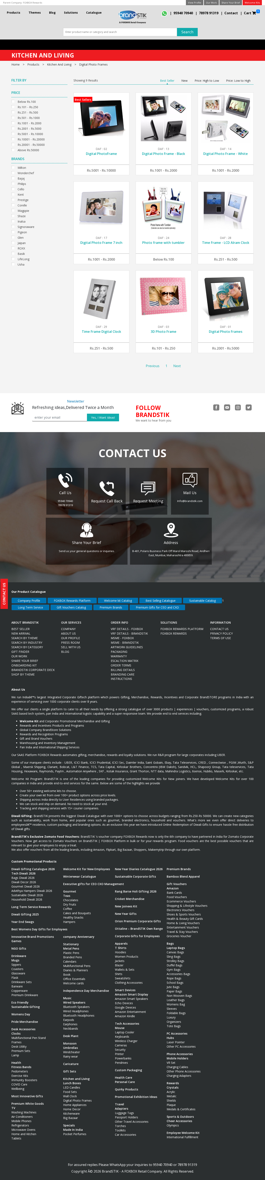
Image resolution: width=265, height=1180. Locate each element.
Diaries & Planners (75, 970)
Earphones (70, 1024)
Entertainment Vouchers (183, 927)
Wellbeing (17, 1089)
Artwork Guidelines (127, 647)
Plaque (171, 1105)
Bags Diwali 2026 (23, 878)
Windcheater (71, 1052)
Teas (66, 896)
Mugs (15, 960)
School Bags (175, 983)
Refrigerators (20, 1125)
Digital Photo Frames (77, 1100)
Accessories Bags (178, 974)
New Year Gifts (125, 914)
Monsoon (70, 1043)
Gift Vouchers (177, 884)
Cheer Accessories (179, 1121)
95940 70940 (183, 13)
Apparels (121, 943)
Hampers (69, 922)
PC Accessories (177, 1033)
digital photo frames (93, 64)
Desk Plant (70, 1036)
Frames (16, 1042)
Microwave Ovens (23, 1130)
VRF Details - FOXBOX (127, 629)
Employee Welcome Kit (183, 1133)
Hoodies (120, 952)
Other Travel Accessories (131, 1122)
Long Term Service (30, 607)
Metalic (171, 1096)
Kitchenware (71, 1113)
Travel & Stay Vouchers (182, 932)
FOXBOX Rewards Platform (72, 601)
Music (67, 998)
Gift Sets (69, 1071)
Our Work (211, 2)
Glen (21, 237)
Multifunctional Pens (76, 966)
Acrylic (171, 1092)
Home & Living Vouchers (183, 923)
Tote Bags (174, 1026)
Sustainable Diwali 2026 (27, 895)
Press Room (70, 643)
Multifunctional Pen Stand (28, 1038)
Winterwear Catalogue (79, 876)
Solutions (71, 12)
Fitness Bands (21, 1067)
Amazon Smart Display (131, 994)
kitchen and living (59, 64)
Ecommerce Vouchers (181, 901)
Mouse (119, 1028)
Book (66, 974)
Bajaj (21, 178)
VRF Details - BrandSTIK (129, 633)
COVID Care (19, 1084)
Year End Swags (22, 922)
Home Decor (72, 1109)
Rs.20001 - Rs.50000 (31, 144)
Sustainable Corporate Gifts (135, 876)
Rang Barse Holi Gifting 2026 (135, 891)
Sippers (16, 965)
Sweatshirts (122, 978)
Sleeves (172, 1009)
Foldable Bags (176, 1013)
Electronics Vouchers (180, 910)
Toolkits (120, 1130)
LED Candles (71, 1087)
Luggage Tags (124, 1113)
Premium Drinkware (24, 995)
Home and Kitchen (23, 1134)
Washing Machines (23, 1112)
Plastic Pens (71, 953)
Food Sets (70, 1092)
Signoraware (26, 226)
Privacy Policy (221, 633)
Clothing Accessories (129, 983)
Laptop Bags (176, 948)
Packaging (119, 652)
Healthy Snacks (73, 917)
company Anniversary (78, 937)
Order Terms (121, 665)
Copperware (19, 991)
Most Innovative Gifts (27, 1096)
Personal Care (125, 1082)
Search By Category (27, 647)
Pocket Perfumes (74, 1134)
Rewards (173, 1083)
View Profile (194, 2)
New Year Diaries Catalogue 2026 (139, 869)
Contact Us (219, 629)
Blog (52, 12)
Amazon (173, 888)
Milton (22, 167)
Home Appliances (75, 1105)
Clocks (15, 1033)
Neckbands (70, 1028)
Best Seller (167, 81)
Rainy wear (70, 1056)
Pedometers (19, 1071)
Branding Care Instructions (122, 676)
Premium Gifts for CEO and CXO (157, 607)
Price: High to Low (207, 81)
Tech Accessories (127, 1023)
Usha (21, 264)
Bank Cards (174, 893)
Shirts (118, 974)
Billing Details (123, 670)
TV (13, 1108)
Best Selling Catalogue (161, 601)
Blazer (119, 965)
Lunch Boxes (72, 1083)
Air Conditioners (22, 1117)
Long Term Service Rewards (31, 907)
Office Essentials (74, 979)
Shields (171, 1100)
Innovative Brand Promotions (32, 937)
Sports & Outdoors (180, 1117)
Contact (231, 13)
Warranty (119, 656)
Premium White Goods (27, 1104)
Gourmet (69, 891)
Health (16, 1063)
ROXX (21, 247)
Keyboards (122, 1037)
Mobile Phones (21, 1121)
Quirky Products (126, 1089)
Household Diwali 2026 (26, 899)
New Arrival (20, 633)
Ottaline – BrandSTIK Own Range (139, 929)
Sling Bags (174, 956)
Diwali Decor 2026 (23, 882)
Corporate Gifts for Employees (137, 936)
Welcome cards (73, 983)
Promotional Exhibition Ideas (136, 1097)
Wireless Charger (126, 1041)
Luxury (171, 1017)
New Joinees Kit (126, 906)
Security (120, 1050)
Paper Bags (174, 991)
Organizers (174, 1022)
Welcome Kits (252, 2)
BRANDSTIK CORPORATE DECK (33, 670)
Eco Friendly (20, 1002)
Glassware (18, 973)
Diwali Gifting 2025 (25, 914)
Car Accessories (125, 1135)
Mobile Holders (177, 1058)
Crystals (172, 1087)
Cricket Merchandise (129, 899)
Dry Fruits (69, 904)
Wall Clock (70, 1096)
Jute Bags (173, 987)
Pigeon (22, 231)
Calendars (69, 961)
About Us (68, 633)
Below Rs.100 (27, 101)
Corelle (22, 204)
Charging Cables (177, 1067)
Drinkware (18, 956)
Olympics (173, 1125)
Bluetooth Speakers (76, 1007)
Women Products (126, 956)
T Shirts (120, 948)
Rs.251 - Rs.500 (28, 112)
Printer (119, 1054)
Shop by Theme (23, 674)
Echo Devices (124, 1003)
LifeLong (23, 258)
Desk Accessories (23, 1029)
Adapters (121, 1109)
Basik (21, 253)
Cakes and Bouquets (77, 913)
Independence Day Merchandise (86, 991)
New (184, 81)
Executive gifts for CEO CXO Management (93, 884)
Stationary (71, 944)
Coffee (67, 909)
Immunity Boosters (24, 1080)
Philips (22, 183)
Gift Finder (20, 652)
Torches (120, 1126)
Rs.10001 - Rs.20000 (31, 138)
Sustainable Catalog (202, 601)
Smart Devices (125, 990)
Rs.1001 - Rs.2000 (29, 122)
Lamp (15, 1055)
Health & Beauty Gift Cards (185, 919)
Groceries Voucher (179, 936)
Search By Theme (24, 638)
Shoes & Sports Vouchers (184, 914)
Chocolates (70, 900)
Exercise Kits (19, 1076)
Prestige (23, 199)
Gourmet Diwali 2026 (25, 886)
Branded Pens (72, 957)
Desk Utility (18, 1046)
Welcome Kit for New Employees (86, 869)
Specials (69, 1125)
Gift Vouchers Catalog (71, 607)
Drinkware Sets (21, 982)
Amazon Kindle (125, 1016)
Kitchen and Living (76, 1079)
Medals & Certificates (181, 1109)
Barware (17, 986)
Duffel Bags (174, 965)
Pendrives (121, 1063)
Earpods (68, 1020)
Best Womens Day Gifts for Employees (39, 929)
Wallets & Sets (124, 970)
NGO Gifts (18, 948)
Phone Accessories (180, 1054)
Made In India (73, 1130)
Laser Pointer (176, 1042)
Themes (35, 12)
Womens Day (20, 1014)
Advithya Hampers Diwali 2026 (31, 891)
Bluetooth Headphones (78, 1015)
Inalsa (21, 221)
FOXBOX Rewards (32, 2)
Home (15, 64)
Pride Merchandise (24, 1022)
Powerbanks (123, 1058)
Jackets (119, 961)
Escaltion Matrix (124, 661)
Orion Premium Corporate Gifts (138, 921)
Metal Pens (71, 948)
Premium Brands (111, 607)
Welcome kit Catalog (118, 601)
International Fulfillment (182, 1137)
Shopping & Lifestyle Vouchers (187, 906)
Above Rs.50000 (28, 149)
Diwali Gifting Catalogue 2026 (33, 869)
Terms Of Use (220, 638)
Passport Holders (126, 1117)
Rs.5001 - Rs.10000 (30, 133)
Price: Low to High (238, 81)
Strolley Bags (175, 961)
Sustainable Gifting (25, 1007)
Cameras (121, 1045)
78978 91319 (208, 13)
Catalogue (94, 12)
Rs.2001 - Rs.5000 (29, 128)
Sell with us (71, 647)
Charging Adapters (179, 1076)
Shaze (22, 215)
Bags (170, 943)
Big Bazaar (70, 1118)
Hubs (170, 1038)
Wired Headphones (76, 1011)
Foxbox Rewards (173, 633)
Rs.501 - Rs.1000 (29, 117)
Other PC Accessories (181, 1046)
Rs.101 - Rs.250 (28, 106)
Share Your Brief (231, 2)
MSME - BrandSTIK (125, 643)
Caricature (70, 1064)
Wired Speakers (74, 1002)
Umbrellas (70, 1048)
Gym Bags (174, 970)
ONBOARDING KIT (24, 665)
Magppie (23, 210)
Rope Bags (174, 978)
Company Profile (29, 601)
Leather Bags (176, 1000)
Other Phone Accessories (184, 1071)
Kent (21, 194)
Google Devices (125, 1007)
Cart (251, 12)
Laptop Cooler (124, 1032)
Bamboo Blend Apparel (183, 876)
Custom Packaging (128, 1070)
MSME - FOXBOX (122, 638)
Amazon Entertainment (130, 1012)
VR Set (171, 1063)
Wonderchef (26, 172)
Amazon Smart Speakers (131, 999)
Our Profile (70, 638)
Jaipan (22, 242)
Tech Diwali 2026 (23, 873)
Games (16, 941)
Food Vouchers (177, 897)
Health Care (123, 1077)
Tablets (16, 1138)
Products (13, 12)
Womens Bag (176, 1004)
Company (68, 629)
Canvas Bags (175, 952)
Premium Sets (20, 1051)
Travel (119, 1104)
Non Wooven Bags (179, 996)
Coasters (17, 969)
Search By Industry (26, 643)
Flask (14, 978)
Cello (21, 188)
